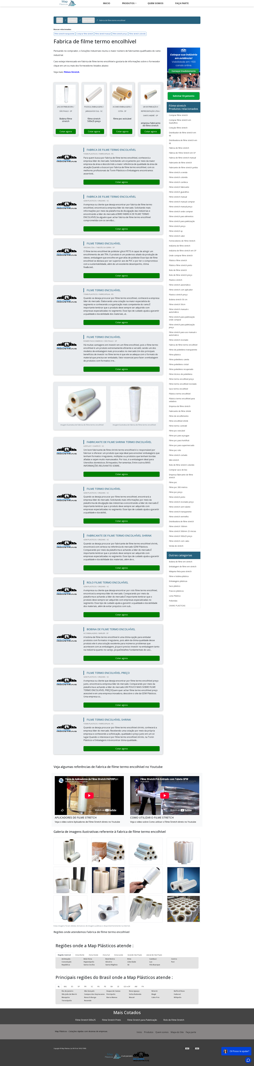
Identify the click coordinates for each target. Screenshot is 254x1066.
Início (139, 1032)
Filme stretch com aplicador (181, 289)
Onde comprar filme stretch (181, 255)
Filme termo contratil (178, 426)
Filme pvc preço (175, 492)
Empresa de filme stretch (179, 406)
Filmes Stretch (71, 72)
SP (79, 986)
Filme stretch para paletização (182, 221)
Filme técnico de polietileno (180, 374)
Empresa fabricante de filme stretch (181, 476)
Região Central (64, 955)
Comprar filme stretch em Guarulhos (180, 121)
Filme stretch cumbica (178, 182)
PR (85, 986)
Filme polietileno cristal (179, 364)
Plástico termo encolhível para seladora (182, 400)
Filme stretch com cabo (179, 541)
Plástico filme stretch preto (180, 265)
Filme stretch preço (120, 34)
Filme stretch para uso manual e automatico (183, 333)
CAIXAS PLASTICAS (177, 605)
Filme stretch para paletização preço (182, 326)
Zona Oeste (93, 955)
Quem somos (155, 3)
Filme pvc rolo (175, 450)
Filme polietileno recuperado (181, 369)
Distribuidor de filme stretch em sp (182, 134)
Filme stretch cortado (178, 455)
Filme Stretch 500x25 (85, 1019)
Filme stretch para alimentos (181, 216)
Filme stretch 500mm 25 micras (182, 531)
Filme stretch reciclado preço (181, 502)
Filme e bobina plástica (179, 576)
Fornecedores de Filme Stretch (182, 241)
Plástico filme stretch (178, 260)
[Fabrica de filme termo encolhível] (66, 95)
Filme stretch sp (176, 231)
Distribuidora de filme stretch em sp (183, 141)
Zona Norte (79, 955)
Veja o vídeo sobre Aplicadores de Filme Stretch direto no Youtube (87, 821)
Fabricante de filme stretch (180, 162)
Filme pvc (173, 482)
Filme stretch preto (177, 497)
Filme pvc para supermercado (181, 445)
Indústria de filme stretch (179, 245)
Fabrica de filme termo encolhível (183, 345)
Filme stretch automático (179, 285)
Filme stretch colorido (137, 34)
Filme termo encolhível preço (181, 379)
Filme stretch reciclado (178, 340)
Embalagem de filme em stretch (182, 566)
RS (98, 986)
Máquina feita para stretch (180, 571)
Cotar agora (66, 131)
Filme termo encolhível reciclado (183, 384)
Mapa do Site (177, 1032)
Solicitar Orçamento (183, 95)
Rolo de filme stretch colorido (181, 465)
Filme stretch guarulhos (179, 192)
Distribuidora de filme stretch (181, 521)
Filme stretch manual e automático (179, 310)
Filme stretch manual (103, 34)
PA (143, 986)
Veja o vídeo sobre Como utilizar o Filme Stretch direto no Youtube (163, 821)
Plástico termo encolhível (179, 393)
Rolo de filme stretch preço (180, 275)
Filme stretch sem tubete (179, 507)
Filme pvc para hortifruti (179, 440)
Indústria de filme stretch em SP (182, 250)
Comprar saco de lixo (178, 470)
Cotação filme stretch (178, 127)
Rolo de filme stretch (178, 270)
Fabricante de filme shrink (180, 411)
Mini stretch (174, 460)
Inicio (106, 3)
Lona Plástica (174, 596)
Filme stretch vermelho (179, 516)
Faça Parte (182, 3)
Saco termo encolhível (178, 389)
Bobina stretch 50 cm (178, 299)
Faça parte (191, 1032)
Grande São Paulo (135, 955)
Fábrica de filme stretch (179, 148)
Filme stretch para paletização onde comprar (182, 318)
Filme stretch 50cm (177, 304)
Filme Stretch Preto (111, 1019)
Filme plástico (175, 354)
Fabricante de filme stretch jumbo (183, 167)
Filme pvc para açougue (179, 435)
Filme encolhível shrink (178, 421)
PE (105, 986)
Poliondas (173, 600)
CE (118, 986)
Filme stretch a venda (178, 172)
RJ (58, 986)
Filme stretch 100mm (178, 526)
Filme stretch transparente (64, 34)
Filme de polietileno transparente (183, 349)
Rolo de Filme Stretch (173, 1019)
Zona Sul (106, 955)
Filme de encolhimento (179, 416)
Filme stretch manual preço (180, 206)
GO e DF (127, 986)
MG (65, 986)
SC (92, 986)
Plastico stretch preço (178, 294)
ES (72, 986)
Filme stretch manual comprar (182, 201)
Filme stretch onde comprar (181, 211)
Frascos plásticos (176, 591)
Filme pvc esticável (177, 430)
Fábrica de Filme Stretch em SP (182, 153)
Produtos (128, 3)
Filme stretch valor (177, 236)
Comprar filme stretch (84, 34)
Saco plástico (174, 586)
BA (112, 986)
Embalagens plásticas (178, 581)
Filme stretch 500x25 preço (180, 536)
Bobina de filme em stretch (180, 561)
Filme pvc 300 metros (178, 487)
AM (136, 986)
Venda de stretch (176, 546)
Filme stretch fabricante (179, 187)
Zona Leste (118, 955)
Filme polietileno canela (179, 359)
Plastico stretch (175, 280)
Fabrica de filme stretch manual (182, 157)
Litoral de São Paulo (154, 955)
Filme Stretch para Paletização (142, 1019)
